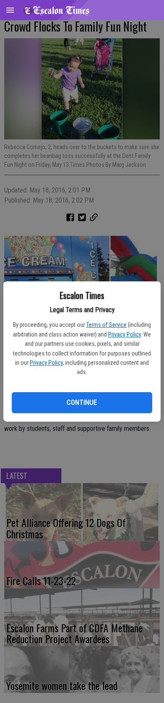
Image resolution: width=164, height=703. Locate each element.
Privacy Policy (124, 334)
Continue (82, 402)
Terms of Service (106, 324)
